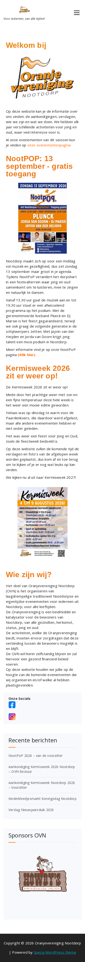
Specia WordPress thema (55, 952)
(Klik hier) (26, 354)
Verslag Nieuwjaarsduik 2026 (31, 809)
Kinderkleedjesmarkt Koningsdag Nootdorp (42, 798)
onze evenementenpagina (49, 145)
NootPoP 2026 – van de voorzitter (35, 755)
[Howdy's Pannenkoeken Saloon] (42, 874)
